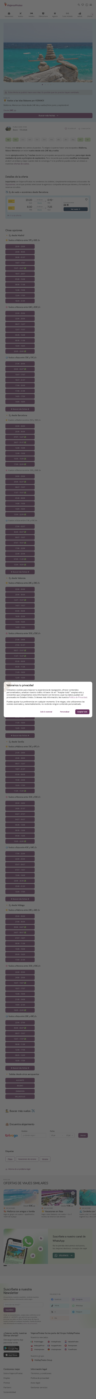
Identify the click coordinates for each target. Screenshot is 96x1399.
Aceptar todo (82, 712)
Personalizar (64, 712)
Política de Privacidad (78, 697)
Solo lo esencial (46, 712)
